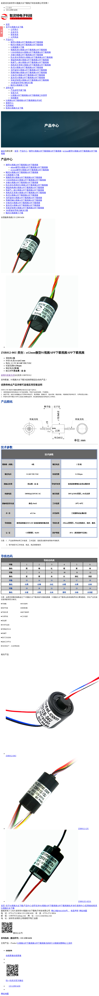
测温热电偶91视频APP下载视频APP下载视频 (30, 60)
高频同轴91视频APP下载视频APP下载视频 (29, 73)
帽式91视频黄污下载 (19, 85)
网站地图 (83, 911)
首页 (8, 24)
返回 (3, 151)
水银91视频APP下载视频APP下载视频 (27, 55)
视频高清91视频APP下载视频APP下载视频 (29, 50)
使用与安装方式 (7, 375)
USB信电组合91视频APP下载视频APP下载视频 (31, 52)
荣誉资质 (14, 35)
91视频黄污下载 (17, 47)
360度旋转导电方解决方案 (22, 83)
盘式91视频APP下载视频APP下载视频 (27, 67)
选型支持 (10, 88)
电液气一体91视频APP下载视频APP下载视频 (30, 62)
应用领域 (10, 105)
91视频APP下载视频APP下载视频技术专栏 (24, 100)
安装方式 (14, 93)
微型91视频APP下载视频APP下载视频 (27, 42)
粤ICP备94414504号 (60, 911)
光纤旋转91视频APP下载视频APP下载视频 (29, 70)
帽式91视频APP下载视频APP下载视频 (27, 45)
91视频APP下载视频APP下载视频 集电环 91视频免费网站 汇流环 (44, 943)
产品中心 (10, 40)
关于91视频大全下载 (14, 27)
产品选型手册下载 (18, 90)
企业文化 (14, 32)
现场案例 (14, 98)
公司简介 (14, 29)
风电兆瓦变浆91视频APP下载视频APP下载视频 (31, 65)
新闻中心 (10, 103)
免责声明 (74, 911)
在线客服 (10, 956)
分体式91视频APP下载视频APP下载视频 (28, 75)
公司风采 (14, 37)
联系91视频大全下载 (14, 108)
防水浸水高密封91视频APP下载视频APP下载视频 (32, 57)
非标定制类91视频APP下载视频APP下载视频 (30, 80)
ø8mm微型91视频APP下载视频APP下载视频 (29, 167)
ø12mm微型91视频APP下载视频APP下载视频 (30, 170)
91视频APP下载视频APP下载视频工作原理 (29, 95)
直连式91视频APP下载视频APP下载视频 (28, 78)
